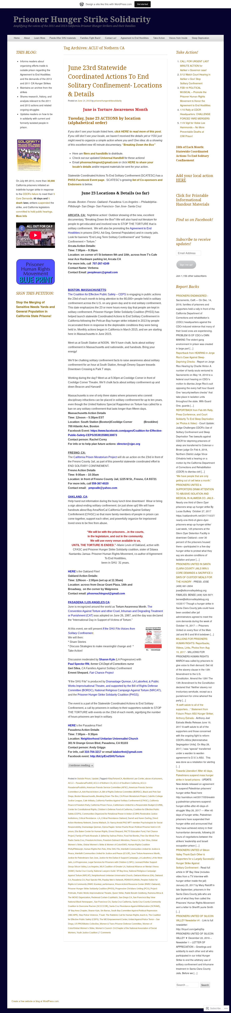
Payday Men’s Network (112, 880)
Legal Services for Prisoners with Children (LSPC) (111, 862)
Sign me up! (186, 264)
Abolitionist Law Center (133, 778)
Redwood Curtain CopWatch (104, 897)
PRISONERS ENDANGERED (191, 295)
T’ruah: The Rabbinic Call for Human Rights (119, 915)
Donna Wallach (99, 822)
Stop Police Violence (88, 915)
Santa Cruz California (121, 902)
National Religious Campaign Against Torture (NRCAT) (128, 690)
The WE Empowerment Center (113, 919)
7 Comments (105, 932)
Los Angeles (93, 866)
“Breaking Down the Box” (138, 144)
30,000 (51, 180)
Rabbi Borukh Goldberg (136, 893)
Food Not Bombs (131, 836)
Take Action (159, 38)
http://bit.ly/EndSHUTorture (107, 756)
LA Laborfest (139, 681)
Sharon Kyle (107, 659)
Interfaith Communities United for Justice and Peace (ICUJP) (102, 853)
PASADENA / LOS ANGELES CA (89, 602)
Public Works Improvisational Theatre (94, 893)
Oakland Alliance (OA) (144, 875)
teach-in (143, 915)
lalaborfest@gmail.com (127, 751)
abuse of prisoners (153, 778)
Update (95, 778)
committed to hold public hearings (34, 211)
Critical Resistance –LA (89, 818)
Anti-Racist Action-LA (91, 792)
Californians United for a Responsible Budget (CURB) (138, 805)
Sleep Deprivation (200, 38)
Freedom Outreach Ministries (116, 840)
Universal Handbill (112, 158)
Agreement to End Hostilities (135, 38)
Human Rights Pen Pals (95, 849)
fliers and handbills (96, 153)
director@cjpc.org (128, 443)
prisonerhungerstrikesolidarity (108, 101)
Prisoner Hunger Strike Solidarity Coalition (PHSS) (108, 694)
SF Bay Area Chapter (77, 910)
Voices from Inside (178, 38)
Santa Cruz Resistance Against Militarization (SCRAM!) (134, 906)
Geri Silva (145, 840)
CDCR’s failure (31, 194)
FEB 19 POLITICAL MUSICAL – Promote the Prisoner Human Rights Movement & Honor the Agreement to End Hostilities (195, 96)
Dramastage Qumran (118, 681)
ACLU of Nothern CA (102, 783)
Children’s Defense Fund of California (115, 809)
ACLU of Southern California (126, 783)
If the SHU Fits (113, 849)
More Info (21, 216)
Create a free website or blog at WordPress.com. (35, 1001)
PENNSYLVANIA (132, 880)
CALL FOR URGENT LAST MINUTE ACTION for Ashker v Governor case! (194, 66)
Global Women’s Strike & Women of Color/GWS (105, 844)
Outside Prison (84, 778)
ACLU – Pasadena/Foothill (80, 783)
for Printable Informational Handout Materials (192, 199)
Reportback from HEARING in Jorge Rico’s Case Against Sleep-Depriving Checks (195, 357)
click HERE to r (124, 131)
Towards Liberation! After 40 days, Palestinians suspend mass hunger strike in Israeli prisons (194, 775)
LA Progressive (80, 862)
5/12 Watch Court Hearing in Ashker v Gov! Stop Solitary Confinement (195, 79)
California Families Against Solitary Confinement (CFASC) (122, 800)
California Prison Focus (101, 805)
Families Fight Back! (90, 38)
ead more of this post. (148, 131)
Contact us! (110, 38)
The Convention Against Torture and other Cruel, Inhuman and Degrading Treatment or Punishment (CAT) (115, 611)
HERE (72, 571)
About (27, 38)
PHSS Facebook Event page (86, 180)
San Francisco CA (102, 902)
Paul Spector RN (78, 663)
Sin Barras (105, 910)
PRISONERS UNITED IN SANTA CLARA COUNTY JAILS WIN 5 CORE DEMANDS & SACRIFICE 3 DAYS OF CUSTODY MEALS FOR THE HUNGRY (194, 572)
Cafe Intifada (89, 800)
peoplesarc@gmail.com (102, 272)
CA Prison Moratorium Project (133, 796)
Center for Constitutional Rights (82, 809)
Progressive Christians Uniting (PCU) (132, 888)
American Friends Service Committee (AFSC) (107, 787)
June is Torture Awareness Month (115, 109)
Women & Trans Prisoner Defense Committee (121, 924)
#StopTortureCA (114, 778)
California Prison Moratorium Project (95, 457)
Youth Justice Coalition (87, 932)
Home (17, 38)
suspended (44, 202)
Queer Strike (118, 893)
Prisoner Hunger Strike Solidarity (82, 19)
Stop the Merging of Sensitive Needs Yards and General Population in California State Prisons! (35, 309)
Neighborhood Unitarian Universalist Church (109, 738)
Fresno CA (135, 840)
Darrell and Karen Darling (140, 818)
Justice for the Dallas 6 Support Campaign (118, 858)
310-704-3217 (92, 751)
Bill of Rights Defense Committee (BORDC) (122, 792)
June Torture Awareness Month (145, 853)
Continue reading (81, 765)
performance (108, 884)
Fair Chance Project (101, 672)
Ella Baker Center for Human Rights (91, 831)
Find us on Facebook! (194, 220)
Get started (142, 4)
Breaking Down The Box (107, 796)
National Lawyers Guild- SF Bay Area (111, 871)
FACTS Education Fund (134, 831)
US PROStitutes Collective (87, 924)
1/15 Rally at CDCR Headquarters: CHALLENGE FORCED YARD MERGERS (195, 114)
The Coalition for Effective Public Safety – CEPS (97, 294)
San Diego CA (125, 897)
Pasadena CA (78, 880)
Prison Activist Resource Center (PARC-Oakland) (137, 884)
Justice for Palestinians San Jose (83, 858)
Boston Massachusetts (85, 796)
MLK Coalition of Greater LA (112, 866)
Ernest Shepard (116, 831)
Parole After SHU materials (63, 38)
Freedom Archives (93, 840)
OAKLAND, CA (77, 496)
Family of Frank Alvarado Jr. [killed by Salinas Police (99, 836)
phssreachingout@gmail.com (99, 162)
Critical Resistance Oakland (114, 818)
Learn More (39, 38)
